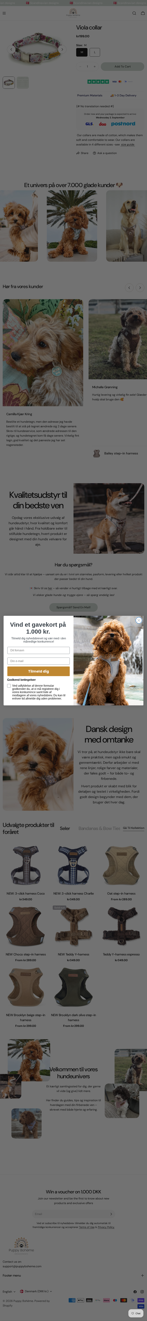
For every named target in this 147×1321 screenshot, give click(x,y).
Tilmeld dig (38, 671)
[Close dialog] (139, 620)
